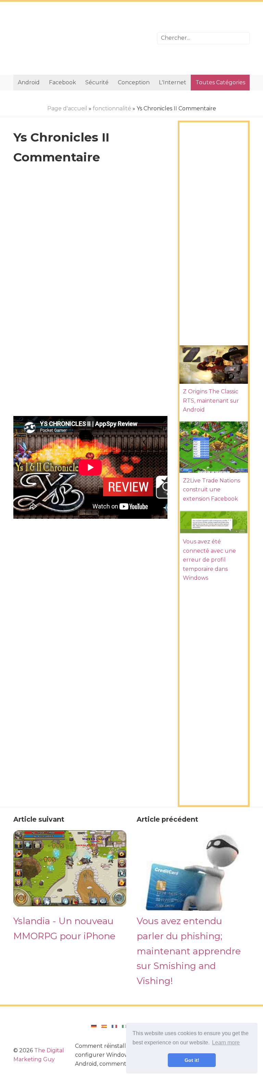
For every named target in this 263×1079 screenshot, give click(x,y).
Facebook (62, 82)
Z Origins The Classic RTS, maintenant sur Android (211, 400)
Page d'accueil (67, 108)
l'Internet (172, 82)
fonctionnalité (112, 108)
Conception (134, 82)
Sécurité (97, 82)
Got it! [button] (192, 1060)
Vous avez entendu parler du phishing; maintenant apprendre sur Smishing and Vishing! (189, 950)
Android (29, 82)
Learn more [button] (226, 1042)
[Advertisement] (80, 38)
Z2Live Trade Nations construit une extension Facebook (211, 489)
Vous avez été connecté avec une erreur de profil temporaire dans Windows (209, 559)
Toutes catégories (220, 82)
